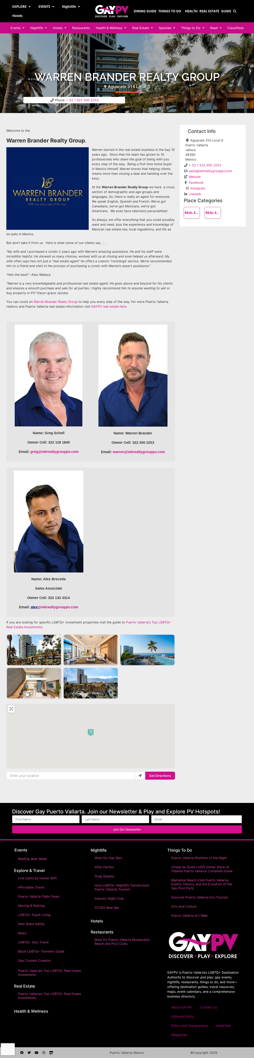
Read (214, 28)
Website (195, 177)
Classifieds (235, 28)
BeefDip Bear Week (32, 859)
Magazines (179, 1035)
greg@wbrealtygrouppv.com (54, 452)
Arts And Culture (183, 906)
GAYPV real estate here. (109, 306)
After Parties (104, 867)
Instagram (197, 188)
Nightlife (69, 6)
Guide (226, 11)
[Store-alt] (51, 1052)
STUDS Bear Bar (107, 908)
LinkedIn (195, 194)
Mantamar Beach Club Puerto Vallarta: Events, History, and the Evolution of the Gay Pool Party (201, 884)
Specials (165, 28)
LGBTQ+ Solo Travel (33, 942)
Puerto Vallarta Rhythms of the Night (199, 858)
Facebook (196, 182)
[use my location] (140, 776)
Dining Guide (145, 11)
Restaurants (81, 28)
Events (16, 28)
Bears (22, 933)
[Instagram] (44, 1052)
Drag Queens (104, 876)
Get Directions (160, 776)
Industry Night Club (109, 898)
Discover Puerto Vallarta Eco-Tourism (199, 897)
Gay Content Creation (34, 960)
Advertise (223, 1026)
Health (191, 11)
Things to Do (169, 11)
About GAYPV (181, 1007)
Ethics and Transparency (189, 1026)
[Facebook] (22, 1052)
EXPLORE (19, 6)
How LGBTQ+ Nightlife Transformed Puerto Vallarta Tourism (122, 887)
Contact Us (208, 1007)
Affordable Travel (31, 887)
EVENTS (44, 6)
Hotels (17, 16)
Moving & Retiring (31, 906)
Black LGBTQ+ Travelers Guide (41, 951)
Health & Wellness (109, 28)
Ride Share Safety (31, 924)
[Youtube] (36, 1052)
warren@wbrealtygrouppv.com (139, 452)
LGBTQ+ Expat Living (34, 915)
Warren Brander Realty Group (56, 302)
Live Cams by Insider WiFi (37, 878)
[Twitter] (29, 1052)
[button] (91, 732)
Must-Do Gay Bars (108, 858)
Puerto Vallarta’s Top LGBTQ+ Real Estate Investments (49, 973)
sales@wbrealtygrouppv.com (210, 171)
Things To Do (179, 850)
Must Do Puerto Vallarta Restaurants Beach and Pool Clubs (122, 942)
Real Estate (209, 11)
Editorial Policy (182, 1016)
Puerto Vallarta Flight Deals (38, 896)
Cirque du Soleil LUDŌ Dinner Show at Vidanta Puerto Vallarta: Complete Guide (202, 869)
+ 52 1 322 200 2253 (82, 100)
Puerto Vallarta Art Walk (189, 916)
